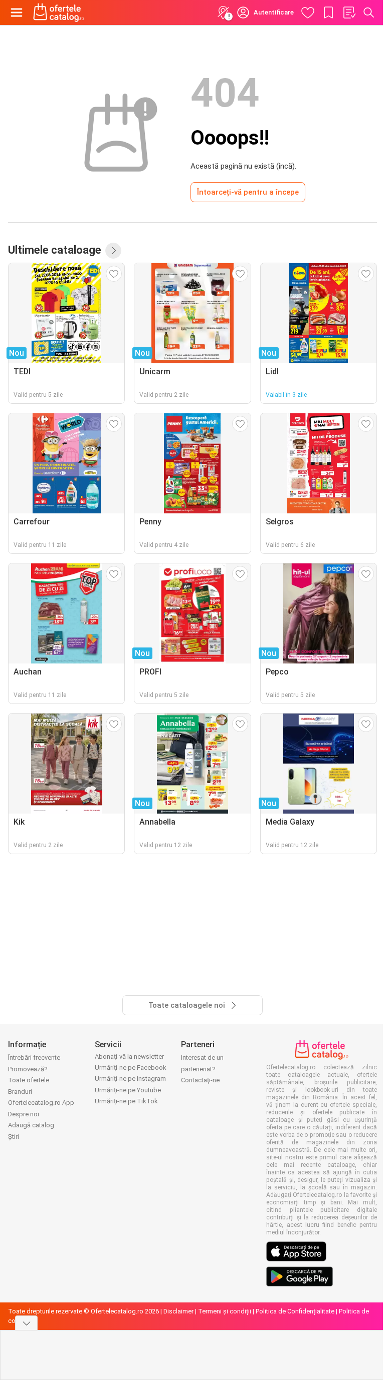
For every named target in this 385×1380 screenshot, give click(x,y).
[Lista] (349, 13)
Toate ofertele (28, 1080)
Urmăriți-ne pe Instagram (130, 1078)
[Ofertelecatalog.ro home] (58, 12)
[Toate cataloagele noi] (113, 251)
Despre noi (23, 1114)
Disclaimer (178, 1311)
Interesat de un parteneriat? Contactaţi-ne (202, 1069)
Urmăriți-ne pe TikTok (126, 1101)
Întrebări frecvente (34, 1057)
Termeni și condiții (224, 1311)
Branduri (20, 1091)
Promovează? (28, 1069)
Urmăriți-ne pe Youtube (128, 1090)
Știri (13, 1136)
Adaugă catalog (31, 1125)
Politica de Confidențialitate (295, 1311)
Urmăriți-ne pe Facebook (130, 1067)
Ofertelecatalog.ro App (41, 1102)
